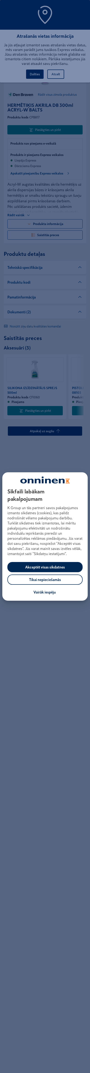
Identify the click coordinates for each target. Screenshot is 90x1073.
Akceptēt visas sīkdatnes (45, 567)
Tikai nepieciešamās (45, 579)
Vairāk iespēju (44, 592)
